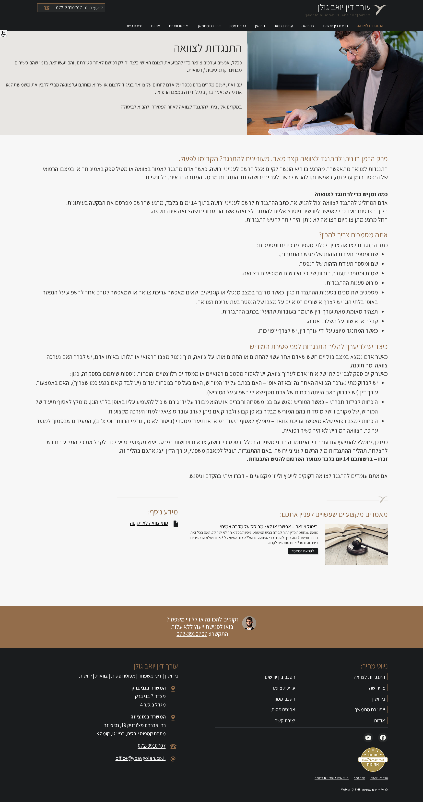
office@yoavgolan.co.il (141, 757)
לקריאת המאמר (303, 551)
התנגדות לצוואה (370, 25)
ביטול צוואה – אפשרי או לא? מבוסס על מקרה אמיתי (269, 526)
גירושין (260, 25)
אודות (155, 25)
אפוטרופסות (178, 25)
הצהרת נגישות (379, 778)
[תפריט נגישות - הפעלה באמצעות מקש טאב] (3, 32)
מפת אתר (359, 778)
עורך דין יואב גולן (344, 6)
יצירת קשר (134, 25)
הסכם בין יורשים (335, 25)
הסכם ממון (237, 25)
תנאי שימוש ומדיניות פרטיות (332, 778)
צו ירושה (308, 25)
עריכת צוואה (283, 25)
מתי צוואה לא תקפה (149, 522)
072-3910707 (191, 634)
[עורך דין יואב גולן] (380, 10)
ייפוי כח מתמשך (209, 25)
